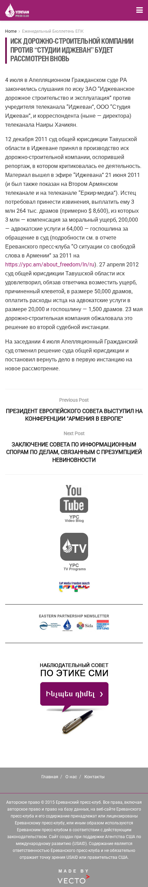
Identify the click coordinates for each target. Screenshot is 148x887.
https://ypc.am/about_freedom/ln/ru (49, 264)
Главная (49, 776)
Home (11, 31)
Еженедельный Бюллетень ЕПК (53, 31)
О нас (71, 776)
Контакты (94, 776)
